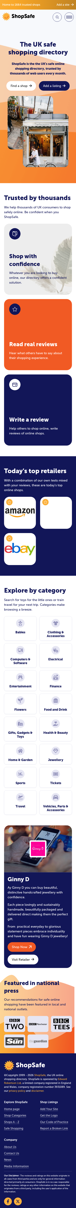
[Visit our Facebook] (8, 1201)
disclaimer (37, 1090)
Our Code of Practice (54, 1122)
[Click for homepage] (19, 17)
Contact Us (11, 1153)
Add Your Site (49, 1109)
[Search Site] (57, 17)
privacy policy (17, 1090)
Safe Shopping (13, 1128)
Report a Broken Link (54, 1128)
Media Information (16, 1166)
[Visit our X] (18, 1201)
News (7, 1159)
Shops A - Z (11, 1122)
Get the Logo (49, 1115)
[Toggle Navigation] (69, 17)
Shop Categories (15, 1115)
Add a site (63, 4)
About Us (10, 1146)
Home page (12, 1109)
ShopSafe (40, 1075)
